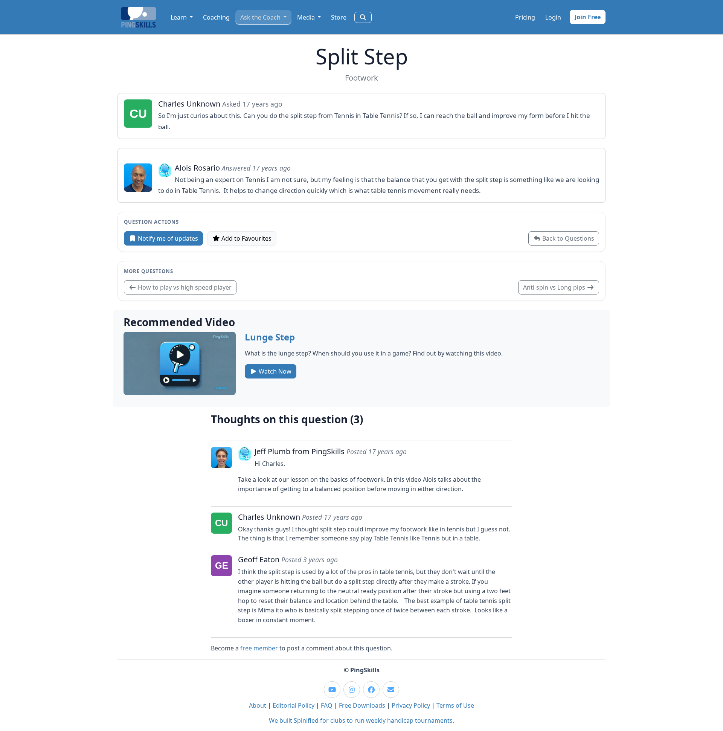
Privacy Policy (411, 705)
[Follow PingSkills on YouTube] (332, 689)
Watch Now (274, 371)
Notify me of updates (167, 238)
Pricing (525, 17)
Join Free (588, 17)
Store (338, 17)
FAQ (327, 705)
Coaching (216, 17)
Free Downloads (362, 705)
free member (259, 648)
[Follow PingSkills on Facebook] (371, 689)
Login (553, 17)
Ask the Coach (261, 17)
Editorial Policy (293, 705)
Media (306, 17)
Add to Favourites (246, 238)
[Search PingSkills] (363, 17)
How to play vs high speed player (184, 287)
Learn (179, 17)
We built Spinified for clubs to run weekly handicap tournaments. (361, 720)
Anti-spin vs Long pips (555, 287)
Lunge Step (270, 337)
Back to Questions (567, 238)
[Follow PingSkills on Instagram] (351, 689)
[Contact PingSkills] (391, 689)
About (257, 705)
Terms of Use (455, 705)
